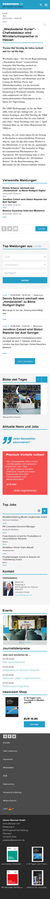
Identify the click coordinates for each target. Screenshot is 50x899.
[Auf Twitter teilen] (9, 228)
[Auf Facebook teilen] (4, 228)
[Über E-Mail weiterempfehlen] (15, 228)
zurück (41, 228)
